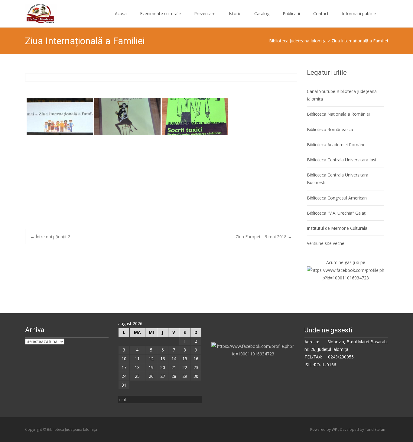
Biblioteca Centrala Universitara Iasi (341, 160)
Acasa (121, 13)
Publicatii (291, 13)
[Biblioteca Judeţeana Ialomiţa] (36, 12)
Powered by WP (324, 429)
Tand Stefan (375, 429)
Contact (321, 13)
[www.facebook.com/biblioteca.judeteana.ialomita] (345, 273)
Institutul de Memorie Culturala (337, 228)
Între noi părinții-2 (50, 236)
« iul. (122, 399)
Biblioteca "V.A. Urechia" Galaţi (336, 213)
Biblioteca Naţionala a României (338, 114)
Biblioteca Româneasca (330, 129)
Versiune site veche (325, 243)
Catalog (261, 13)
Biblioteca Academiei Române (336, 144)
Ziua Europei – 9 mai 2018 (264, 236)
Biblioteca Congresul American (337, 198)
